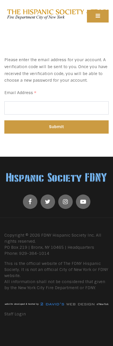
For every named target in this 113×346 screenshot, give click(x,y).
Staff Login (15, 314)
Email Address (20, 92)
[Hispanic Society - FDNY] (56, 13)
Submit (56, 126)
